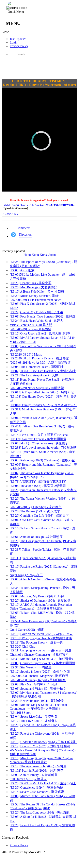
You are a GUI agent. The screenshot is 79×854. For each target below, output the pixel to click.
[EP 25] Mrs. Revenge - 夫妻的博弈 (33, 287)
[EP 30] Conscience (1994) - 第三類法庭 (36, 787)
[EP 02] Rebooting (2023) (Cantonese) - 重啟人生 (42, 460)
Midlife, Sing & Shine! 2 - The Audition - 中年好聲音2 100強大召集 (38, 205)
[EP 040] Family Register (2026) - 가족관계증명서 (43, 405)
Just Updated (18, 38)
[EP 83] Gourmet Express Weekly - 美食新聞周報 (42, 663)
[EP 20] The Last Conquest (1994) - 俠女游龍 (39, 812)
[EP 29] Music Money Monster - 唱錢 (34, 295)
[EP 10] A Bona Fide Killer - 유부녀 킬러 (37, 291)
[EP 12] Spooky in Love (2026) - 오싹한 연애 (40, 671)
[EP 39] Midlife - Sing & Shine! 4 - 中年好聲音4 (41, 659)
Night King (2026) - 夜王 (26, 575)
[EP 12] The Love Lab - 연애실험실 (34, 720)
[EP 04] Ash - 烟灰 (22, 270)
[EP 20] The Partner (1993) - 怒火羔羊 (35, 511)
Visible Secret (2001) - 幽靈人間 (31, 325)
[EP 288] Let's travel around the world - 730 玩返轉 (43, 447)
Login (13, 42)
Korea (44, 254)
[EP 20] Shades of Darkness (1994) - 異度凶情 (40, 600)
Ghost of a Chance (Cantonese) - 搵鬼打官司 (39, 654)
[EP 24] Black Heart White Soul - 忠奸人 (36, 320)
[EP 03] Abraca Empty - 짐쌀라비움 (34, 774)
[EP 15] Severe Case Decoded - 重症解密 (37, 791)
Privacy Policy (19, 46)
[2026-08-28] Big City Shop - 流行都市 (36, 507)
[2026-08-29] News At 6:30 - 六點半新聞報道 (40, 362)
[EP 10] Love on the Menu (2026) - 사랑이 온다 (41, 634)
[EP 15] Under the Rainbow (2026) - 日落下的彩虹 (43, 742)
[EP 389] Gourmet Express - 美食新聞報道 (38, 439)
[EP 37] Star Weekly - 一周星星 (30, 667)
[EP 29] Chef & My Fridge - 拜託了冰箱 (36, 312)
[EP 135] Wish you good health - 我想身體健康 (41, 638)
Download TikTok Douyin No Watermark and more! (39, 84)
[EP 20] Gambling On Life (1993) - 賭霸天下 (39, 515)
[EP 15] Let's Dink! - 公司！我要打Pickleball (39, 435)
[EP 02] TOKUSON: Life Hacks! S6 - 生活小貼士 (43, 371)
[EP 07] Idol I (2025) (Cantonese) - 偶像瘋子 (39, 443)
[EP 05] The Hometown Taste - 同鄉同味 (37, 367)
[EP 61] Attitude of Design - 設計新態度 (36, 537)
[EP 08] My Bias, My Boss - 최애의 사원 (37, 596)
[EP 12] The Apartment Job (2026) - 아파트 (38, 766)
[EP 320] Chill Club (22, 646)
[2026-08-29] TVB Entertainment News (35, 300)
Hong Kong (31, 254)
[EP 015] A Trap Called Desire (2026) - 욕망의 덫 (42, 392)
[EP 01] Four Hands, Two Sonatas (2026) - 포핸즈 (42, 316)
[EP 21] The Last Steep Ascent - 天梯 (34, 375)
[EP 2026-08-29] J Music (26, 354)
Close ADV (11, 214)
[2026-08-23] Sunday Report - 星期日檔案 (38, 680)
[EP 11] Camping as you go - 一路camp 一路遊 (41, 650)
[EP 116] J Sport (20, 712)
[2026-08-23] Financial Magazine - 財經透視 (39, 676)
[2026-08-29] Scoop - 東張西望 (30, 329)
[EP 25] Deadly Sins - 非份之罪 (30, 283)
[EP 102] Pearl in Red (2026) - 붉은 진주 (36, 770)
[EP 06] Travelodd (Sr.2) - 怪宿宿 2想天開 (38, 486)
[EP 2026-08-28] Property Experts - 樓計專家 (39, 358)
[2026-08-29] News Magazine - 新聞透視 (37, 388)
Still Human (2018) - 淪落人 (28, 779)
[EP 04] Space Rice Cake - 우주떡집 (34, 716)
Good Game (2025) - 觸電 (27, 629)
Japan (52, 254)
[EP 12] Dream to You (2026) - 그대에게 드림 (40, 746)
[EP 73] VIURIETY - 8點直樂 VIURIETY (38, 481)
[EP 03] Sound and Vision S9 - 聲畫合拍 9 (37, 688)
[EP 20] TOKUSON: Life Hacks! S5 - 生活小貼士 (43, 783)
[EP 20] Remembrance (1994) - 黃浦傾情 (37, 700)
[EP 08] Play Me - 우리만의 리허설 (33, 684)
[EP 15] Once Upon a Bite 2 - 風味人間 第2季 (40, 333)
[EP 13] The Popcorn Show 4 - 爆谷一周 (36, 642)
